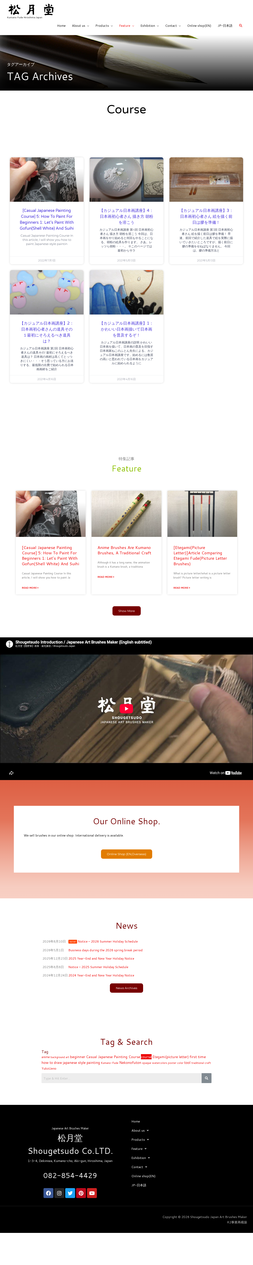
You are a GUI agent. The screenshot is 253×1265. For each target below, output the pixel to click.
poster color (175, 1063)
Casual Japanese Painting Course (113, 1056)
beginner (77, 1056)
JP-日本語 (225, 25)
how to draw (52, 1062)
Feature (124, 25)
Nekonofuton (130, 1062)
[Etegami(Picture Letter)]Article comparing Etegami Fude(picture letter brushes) (200, 555)
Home (61, 25)
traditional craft (201, 1063)
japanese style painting (81, 1062)
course (146, 1056)
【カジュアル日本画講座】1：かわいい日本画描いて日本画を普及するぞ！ (126, 329)
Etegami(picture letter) (170, 1056)
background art (60, 1057)
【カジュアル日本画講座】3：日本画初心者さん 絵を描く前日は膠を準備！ (206, 216)
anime (46, 1057)
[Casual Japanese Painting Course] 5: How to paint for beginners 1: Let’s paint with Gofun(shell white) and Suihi (50, 555)
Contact (171, 25)
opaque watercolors (154, 1063)
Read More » (30, 587)
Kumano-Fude (109, 1063)
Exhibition (148, 25)
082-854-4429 (70, 1175)
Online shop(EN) (199, 25)
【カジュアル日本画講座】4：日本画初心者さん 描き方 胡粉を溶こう (126, 216)
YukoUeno (49, 1068)
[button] (241, 26)
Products (102, 25)
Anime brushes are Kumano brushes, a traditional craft (124, 550)
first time (198, 1056)
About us (78, 25)
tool (187, 1062)
